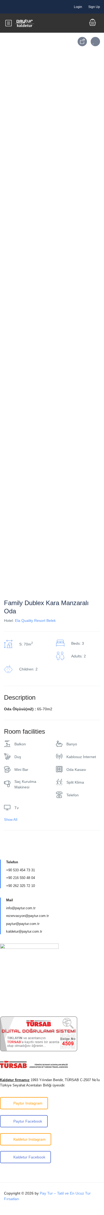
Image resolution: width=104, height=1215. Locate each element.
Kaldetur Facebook (29, 1157)
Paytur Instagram (27, 1103)
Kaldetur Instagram (29, 1139)
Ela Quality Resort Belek (35, 620)
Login (78, 7)
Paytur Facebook (27, 1121)
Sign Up (94, 7)
